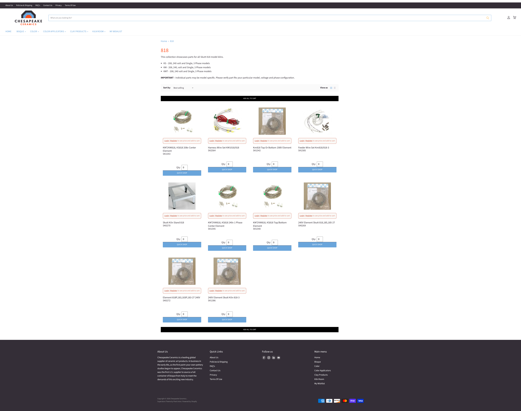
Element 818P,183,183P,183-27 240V (181, 297)
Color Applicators (53, 31)
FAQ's (37, 5)
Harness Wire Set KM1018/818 (223, 147)
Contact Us (47, 5)
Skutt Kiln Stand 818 (173, 222)
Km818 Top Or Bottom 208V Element (272, 147)
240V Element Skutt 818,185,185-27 (316, 222)
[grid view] (331, 87)
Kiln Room (98, 31)
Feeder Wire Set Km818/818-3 (313, 147)
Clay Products (78, 31)
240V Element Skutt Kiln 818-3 (223, 297)
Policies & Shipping (24, 5)
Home (8, 31)
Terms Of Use (70, 5)
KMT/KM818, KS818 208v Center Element (179, 149)
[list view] (334, 87)
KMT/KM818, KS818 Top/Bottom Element (270, 224)
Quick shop (182, 173)
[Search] (487, 18)
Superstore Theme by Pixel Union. (169, 401)
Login (166, 140)
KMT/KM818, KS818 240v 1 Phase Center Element (225, 224)
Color (33, 31)
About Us (9, 5)
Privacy (58, 5)
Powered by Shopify (189, 401)
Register (173, 140)
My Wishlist (116, 31)
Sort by (166, 87)
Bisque (20, 31)
